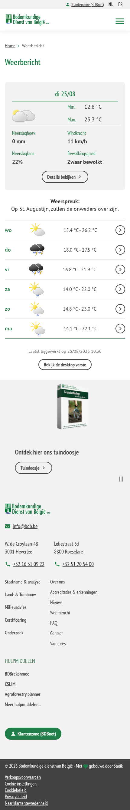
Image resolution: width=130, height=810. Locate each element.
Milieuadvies (16, 607)
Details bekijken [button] (61, 177)
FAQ (53, 623)
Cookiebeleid (16, 790)
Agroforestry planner (23, 694)
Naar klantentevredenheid (26, 803)
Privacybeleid (16, 796)
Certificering (15, 620)
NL (111, 4)
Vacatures (58, 643)
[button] (119, 20)
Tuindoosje (23, 468)
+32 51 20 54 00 (78, 563)
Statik (118, 766)
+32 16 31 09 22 (28, 563)
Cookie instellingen (21, 784)
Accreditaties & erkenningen (73, 592)
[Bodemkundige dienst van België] (27, 20)
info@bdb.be (25, 526)
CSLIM (10, 684)
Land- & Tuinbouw (20, 594)
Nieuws (56, 602)
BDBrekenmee (17, 674)
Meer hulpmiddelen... (23, 704)
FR (120, 4)
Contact (56, 633)
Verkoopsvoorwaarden (23, 777)
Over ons (57, 582)
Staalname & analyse (23, 582)
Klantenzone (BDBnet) (87, 4)
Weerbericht (60, 613)
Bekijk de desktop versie (65, 365)
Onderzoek (14, 633)
